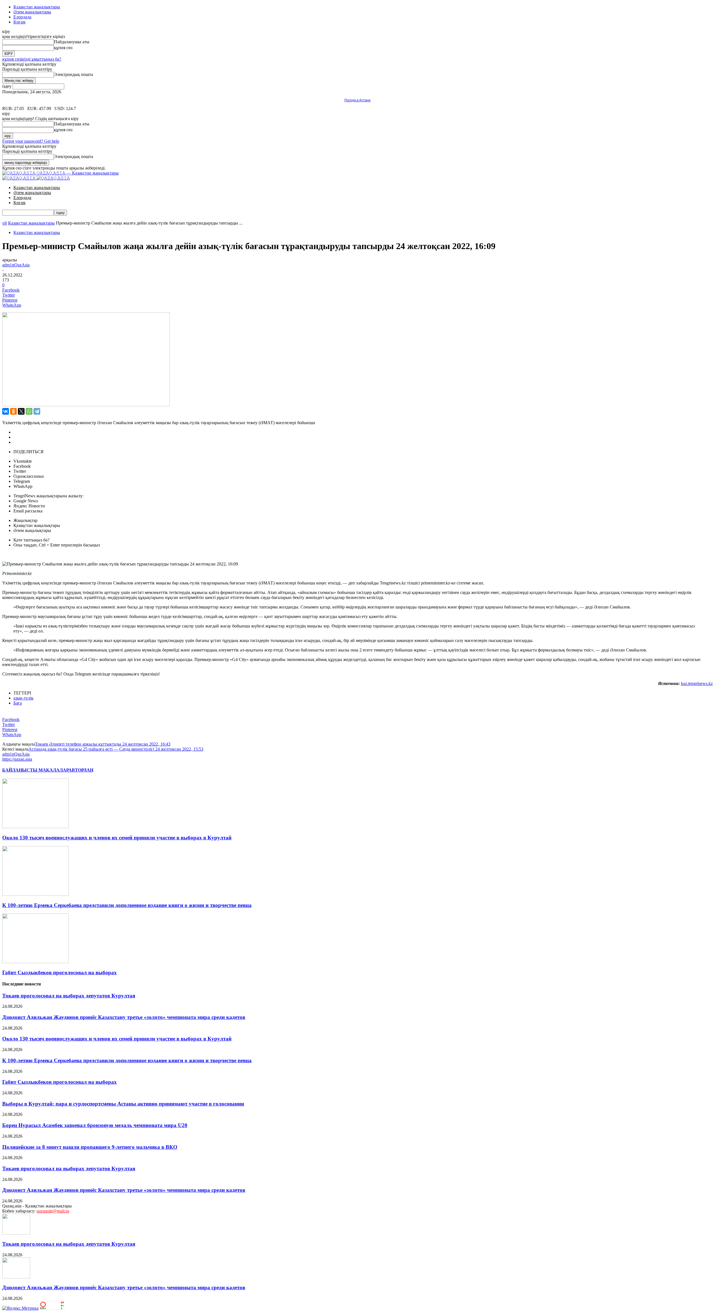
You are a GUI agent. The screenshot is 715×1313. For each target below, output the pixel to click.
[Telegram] (37, 411)
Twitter (19, 471)
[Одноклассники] (13, 411)
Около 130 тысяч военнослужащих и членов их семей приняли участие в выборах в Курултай (117, 838)
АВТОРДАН (80, 770)
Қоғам (19, 22)
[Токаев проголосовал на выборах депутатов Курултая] (16, 1233)
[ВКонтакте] (5, 411)
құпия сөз (63, 47)
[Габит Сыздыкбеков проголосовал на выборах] (35, 961)
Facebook (22, 466)
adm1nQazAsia (16, 264)
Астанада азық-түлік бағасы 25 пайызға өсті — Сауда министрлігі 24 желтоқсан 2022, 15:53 (115, 749)
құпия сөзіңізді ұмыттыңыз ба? (31, 59)
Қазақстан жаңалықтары (36, 6)
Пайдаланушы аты (71, 41)
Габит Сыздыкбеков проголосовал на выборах (59, 972)
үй (4, 223)
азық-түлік (23, 698)
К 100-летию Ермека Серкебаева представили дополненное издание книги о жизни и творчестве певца (127, 905)
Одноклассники (28, 476)
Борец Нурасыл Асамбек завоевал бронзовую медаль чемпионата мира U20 (94, 1125)
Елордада (22, 17)
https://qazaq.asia (17, 759)
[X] (21, 411)
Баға (17, 703)
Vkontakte (22, 461)
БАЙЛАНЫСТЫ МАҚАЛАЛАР (35, 770)
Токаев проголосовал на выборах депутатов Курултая (68, 996)
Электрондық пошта (73, 74)
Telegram (21, 481)
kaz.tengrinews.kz (697, 683)
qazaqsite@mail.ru (53, 1211)
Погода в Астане (357, 100)
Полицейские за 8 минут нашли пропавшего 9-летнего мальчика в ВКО (89, 1147)
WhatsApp (22, 486)
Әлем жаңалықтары (32, 11)
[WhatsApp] (29, 411)
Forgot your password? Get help (30, 141)
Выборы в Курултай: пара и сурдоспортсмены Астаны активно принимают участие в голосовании (123, 1104)
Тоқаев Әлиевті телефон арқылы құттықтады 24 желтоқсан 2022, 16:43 (102, 744)
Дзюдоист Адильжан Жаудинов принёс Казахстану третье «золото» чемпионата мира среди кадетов (123, 1017)
